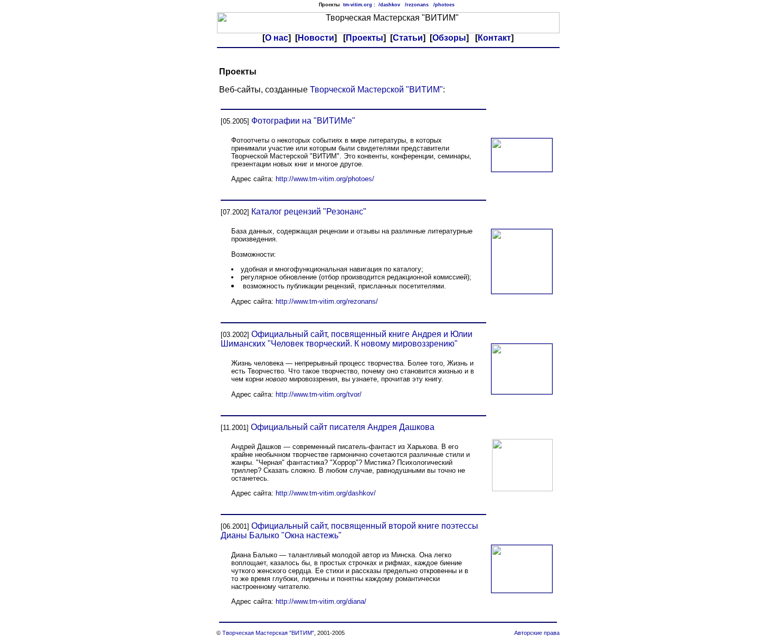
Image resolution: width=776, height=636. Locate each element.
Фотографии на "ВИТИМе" (303, 120)
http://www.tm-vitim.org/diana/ (321, 601)
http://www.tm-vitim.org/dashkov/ (326, 493)
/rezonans (417, 4)
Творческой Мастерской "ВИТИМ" (376, 89)
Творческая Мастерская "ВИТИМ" (268, 633)
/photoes (444, 4)
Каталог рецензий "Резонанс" (308, 211)
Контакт (494, 37)
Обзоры (449, 37)
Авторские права (537, 633)
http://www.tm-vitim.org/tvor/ (319, 394)
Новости (316, 37)
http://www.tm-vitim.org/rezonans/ (327, 301)
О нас (276, 37)
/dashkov (389, 4)
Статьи (408, 37)
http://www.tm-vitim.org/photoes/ (325, 179)
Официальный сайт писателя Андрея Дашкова (342, 427)
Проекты (364, 37)
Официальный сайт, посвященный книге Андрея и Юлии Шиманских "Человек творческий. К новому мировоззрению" (346, 339)
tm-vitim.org (357, 4)
